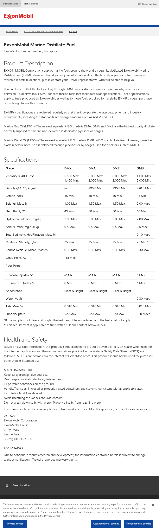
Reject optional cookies (138, 523)
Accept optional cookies (106, 523)
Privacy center (15, 523)
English (73, 31)
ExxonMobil (12, 31)
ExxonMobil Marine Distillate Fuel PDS (43, 31)
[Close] (153, 505)
